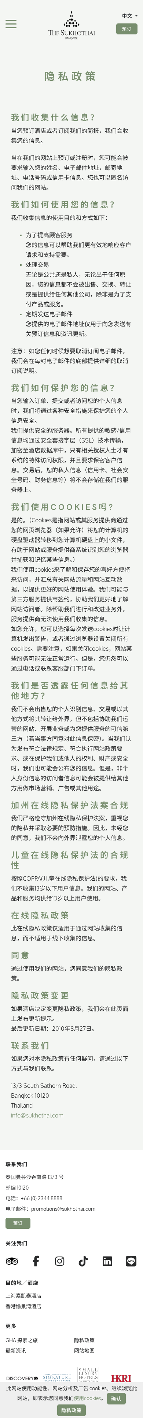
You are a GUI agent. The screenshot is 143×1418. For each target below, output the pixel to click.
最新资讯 (16, 1350)
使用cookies (87, 1398)
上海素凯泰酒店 (23, 1295)
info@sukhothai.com (37, 1115)
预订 (127, 28)
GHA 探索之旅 (22, 1340)
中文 (128, 16)
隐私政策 (71, 1410)
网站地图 (84, 1350)
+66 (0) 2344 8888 (41, 1198)
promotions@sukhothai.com (63, 1209)
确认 (116, 1399)
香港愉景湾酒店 (23, 1306)
